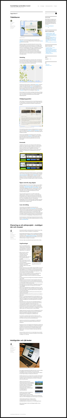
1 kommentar (12, 28)
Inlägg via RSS (47, 64)
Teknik (11, 24)
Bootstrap (28, 186)
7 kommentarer (12, 352)
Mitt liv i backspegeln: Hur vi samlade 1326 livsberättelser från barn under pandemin (51, 35)
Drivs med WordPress (23, 414)
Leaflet (31, 86)
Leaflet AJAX (30, 187)
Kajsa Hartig (11, 232)
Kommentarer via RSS (48, 65)
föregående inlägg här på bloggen (31, 235)
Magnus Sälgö (47, 40)
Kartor (12, 25)
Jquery (32, 186)
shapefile (36, 84)
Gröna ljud (29, 135)
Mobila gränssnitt (12, 234)
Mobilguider (11, 237)
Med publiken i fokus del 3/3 (49, 53)
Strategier (13, 235)
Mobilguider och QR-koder (21, 340)
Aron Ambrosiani (12, 22)
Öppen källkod (12, 27)
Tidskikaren (15, 17)
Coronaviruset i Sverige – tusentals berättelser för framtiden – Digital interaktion (50, 34)
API (10, 25)
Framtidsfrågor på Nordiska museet (20, 6)
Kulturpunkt (37, 130)
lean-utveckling (33, 208)
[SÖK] (56, 13)
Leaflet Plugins (36, 187)
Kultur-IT (29, 130)
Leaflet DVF (26, 187)
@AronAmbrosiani (25, 219)
